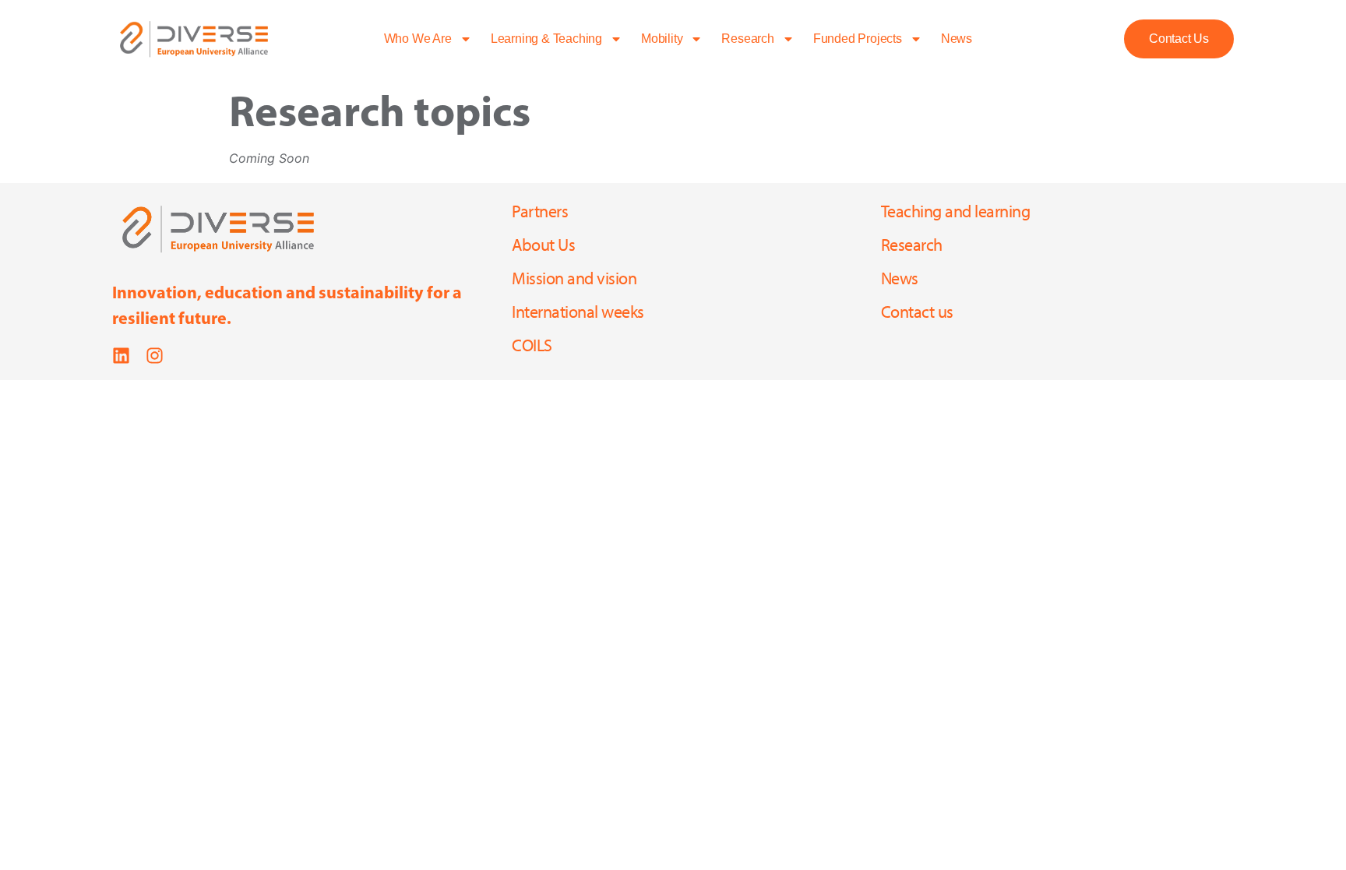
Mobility (661, 38)
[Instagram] (155, 356)
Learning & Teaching (546, 38)
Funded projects (857, 38)
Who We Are (418, 38)
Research (747, 38)
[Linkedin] (121, 356)
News (956, 38)
